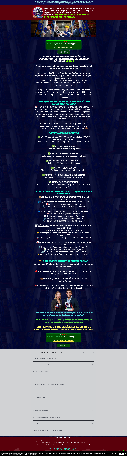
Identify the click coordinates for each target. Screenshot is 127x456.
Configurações (114, 453)
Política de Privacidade (32, 454)
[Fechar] (125, 454)
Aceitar (121, 453)
